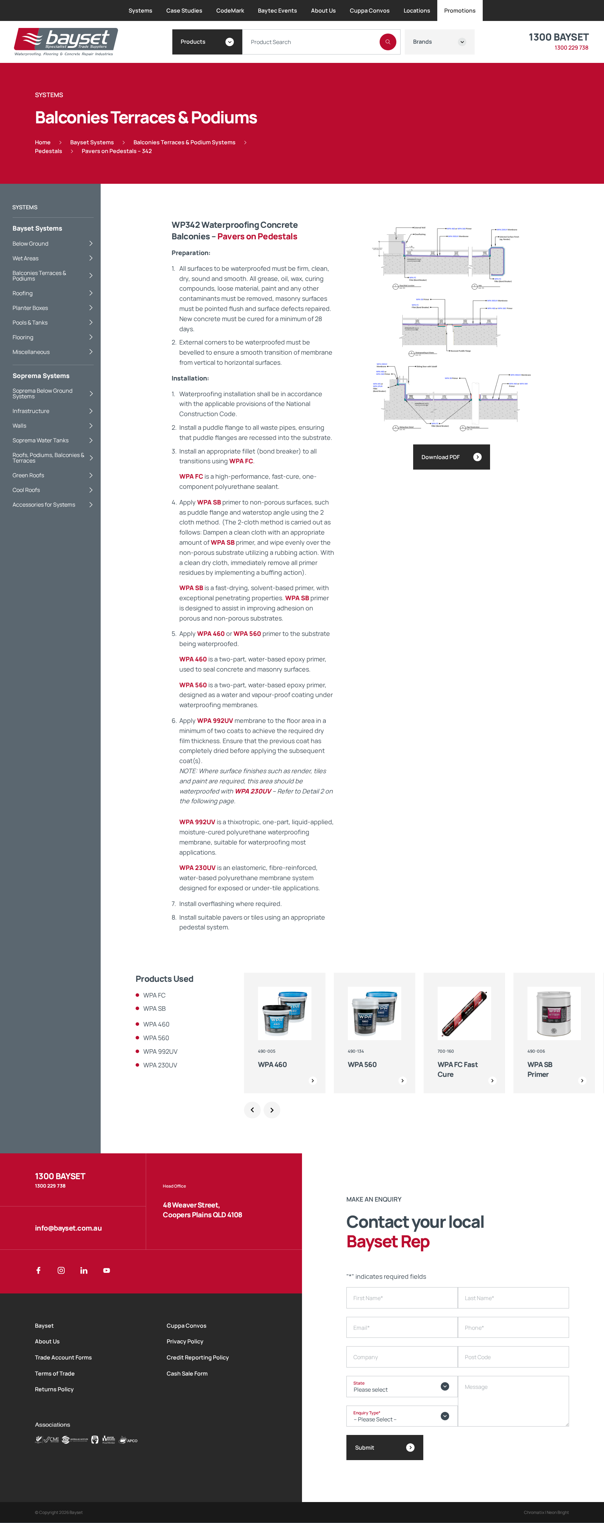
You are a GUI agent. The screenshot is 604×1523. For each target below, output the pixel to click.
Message (476, 1387)
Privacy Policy (185, 1341)
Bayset (44, 1325)
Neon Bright (558, 1512)
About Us (47, 1341)
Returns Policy (54, 1389)
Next (272, 1110)
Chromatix (534, 1512)
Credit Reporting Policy (198, 1357)
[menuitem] (140, 10)
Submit (364, 1447)
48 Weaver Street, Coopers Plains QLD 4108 (202, 1209)
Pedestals (48, 151)
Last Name (479, 1298)
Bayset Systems (92, 142)
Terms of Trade (55, 1373)
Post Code (478, 1357)
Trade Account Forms (63, 1357)
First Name (368, 1298)
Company (365, 1357)
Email (361, 1328)
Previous (252, 1110)
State (359, 1383)
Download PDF (441, 457)
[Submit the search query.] (388, 42)
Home (43, 142)
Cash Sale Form (187, 1373)
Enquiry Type (366, 1413)
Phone (474, 1328)
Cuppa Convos (187, 1325)
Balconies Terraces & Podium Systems (185, 142)
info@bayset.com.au (68, 1228)
